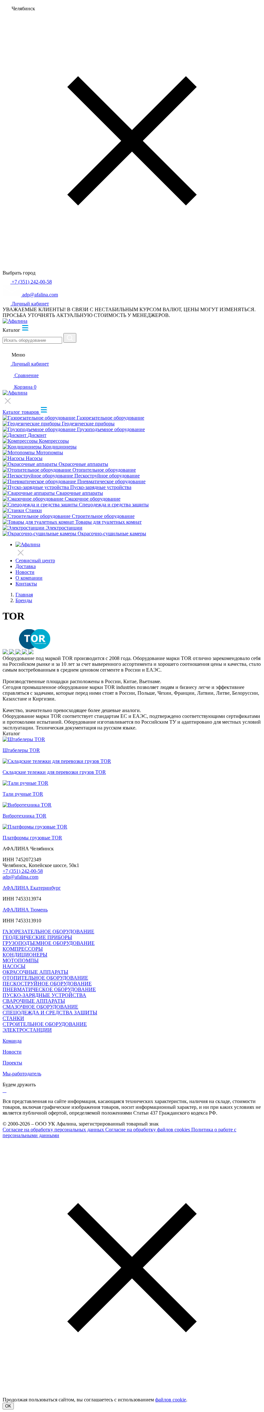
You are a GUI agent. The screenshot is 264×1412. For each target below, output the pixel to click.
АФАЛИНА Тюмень (25, 909)
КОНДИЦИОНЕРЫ (25, 954)
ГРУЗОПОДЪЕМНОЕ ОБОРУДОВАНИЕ (49, 943)
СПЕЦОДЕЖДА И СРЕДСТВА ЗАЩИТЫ (50, 1012)
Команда (12, 1041)
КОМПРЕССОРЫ (23, 949)
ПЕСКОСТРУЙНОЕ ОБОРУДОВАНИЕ (47, 983)
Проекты (12, 1062)
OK (8, 1406)
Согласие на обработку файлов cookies (148, 1129)
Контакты (26, 583)
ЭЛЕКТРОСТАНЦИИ (27, 1030)
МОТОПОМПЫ (21, 960)
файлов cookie (170, 1399)
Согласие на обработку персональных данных (54, 1129)
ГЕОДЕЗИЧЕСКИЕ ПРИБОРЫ (37, 937)
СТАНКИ (13, 1018)
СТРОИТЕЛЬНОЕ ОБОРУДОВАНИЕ (45, 1024)
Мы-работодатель (22, 1073)
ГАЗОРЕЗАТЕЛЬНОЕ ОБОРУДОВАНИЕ (48, 931)
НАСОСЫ (14, 966)
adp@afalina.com (20, 877)
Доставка (25, 566)
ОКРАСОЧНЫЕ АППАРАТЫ (35, 972)
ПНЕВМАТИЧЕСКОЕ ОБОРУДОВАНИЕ (49, 989)
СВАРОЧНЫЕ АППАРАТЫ (34, 1001)
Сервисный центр (35, 560)
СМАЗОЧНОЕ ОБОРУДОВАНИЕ (40, 1006)
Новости (24, 572)
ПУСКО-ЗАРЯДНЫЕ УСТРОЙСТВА (44, 995)
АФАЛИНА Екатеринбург (32, 888)
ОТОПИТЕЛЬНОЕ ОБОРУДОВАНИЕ (45, 978)
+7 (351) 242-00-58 (23, 871)
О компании (28, 578)
